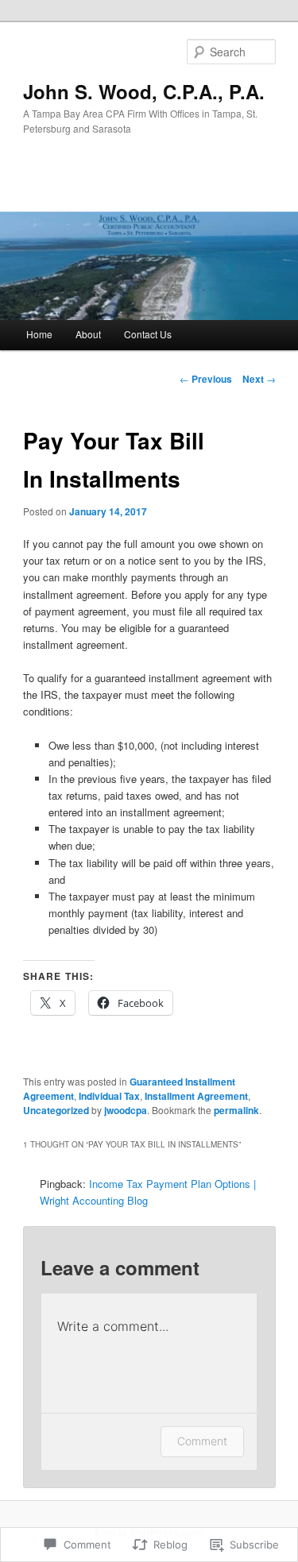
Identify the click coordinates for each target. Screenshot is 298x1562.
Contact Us (148, 334)
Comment (202, 1441)
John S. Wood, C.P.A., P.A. (144, 91)
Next (259, 379)
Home (39, 334)
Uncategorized (56, 1110)
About (88, 334)
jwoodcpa (125, 1110)
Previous (206, 379)
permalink (236, 1110)
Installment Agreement (196, 1096)
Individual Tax (109, 1096)
